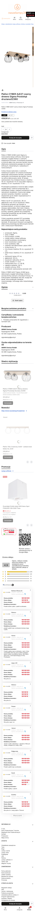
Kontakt (3, 834)
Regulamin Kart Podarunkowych (10, 832)
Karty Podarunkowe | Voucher (10, 830)
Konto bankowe (5, 873)
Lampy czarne (5, 850)
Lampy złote (5, 852)
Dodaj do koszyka (15, 138)
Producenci (4, 836)
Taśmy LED (4, 861)
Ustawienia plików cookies (9, 895)
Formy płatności (6, 871)
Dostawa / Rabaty (6, 898)
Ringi (2, 849)
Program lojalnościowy (8, 896)
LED (2, 856)
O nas (3, 828)
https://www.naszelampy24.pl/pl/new (13, 411)
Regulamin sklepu (6, 887)
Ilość (2, 126)
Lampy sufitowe (6, 471)
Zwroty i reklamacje (7, 891)
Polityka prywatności (7, 893)
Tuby (2, 847)
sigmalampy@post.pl (8, 337)
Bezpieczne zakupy (7, 876)
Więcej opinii (17, 815)
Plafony (3, 858)
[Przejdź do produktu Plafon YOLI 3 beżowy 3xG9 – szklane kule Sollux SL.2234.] (17, 430)
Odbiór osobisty (6, 874)
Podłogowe (4, 854)
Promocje (4, 880)
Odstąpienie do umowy (8, 900)
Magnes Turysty (6, 863)
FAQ (2, 889)
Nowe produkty (6, 878)
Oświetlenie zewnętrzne (8, 845)
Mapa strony (5, 837)
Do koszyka (7, 403)
